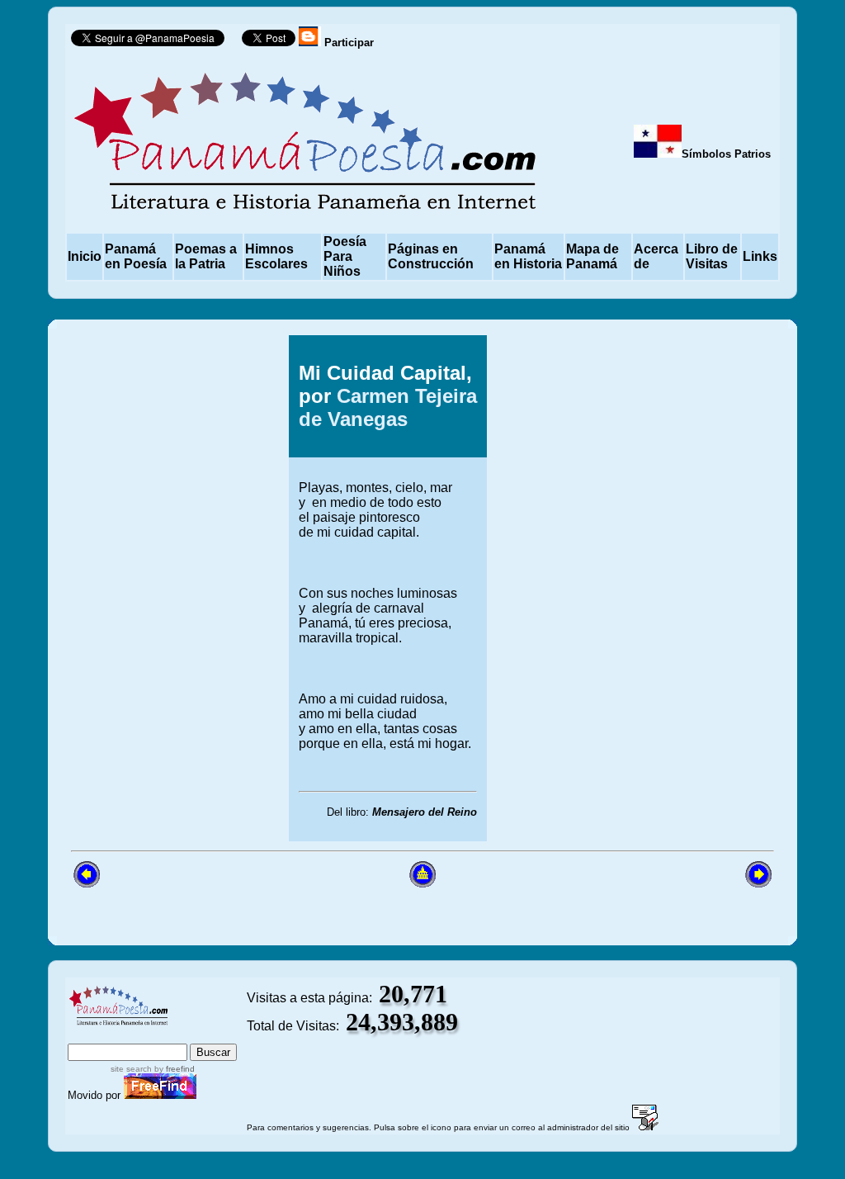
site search (131, 1068)
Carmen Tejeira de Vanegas (388, 407)
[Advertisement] (665, 588)
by (173, 1068)
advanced (210, 1035)
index (87, 1035)
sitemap (138, 1035)
